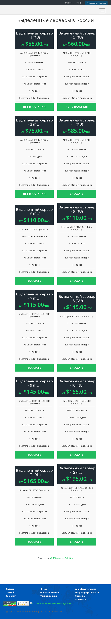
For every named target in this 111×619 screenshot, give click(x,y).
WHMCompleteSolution (61, 558)
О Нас (43, 589)
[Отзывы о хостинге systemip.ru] (9, 603)
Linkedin (10, 592)
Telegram (11, 596)
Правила (80, 596)
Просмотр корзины (96, 3)
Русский (69, 3)
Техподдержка (48, 596)
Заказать (77, 193)
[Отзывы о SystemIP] (23, 603)
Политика (80, 599)
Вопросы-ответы (50, 592)
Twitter (10, 589)
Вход (78, 3)
